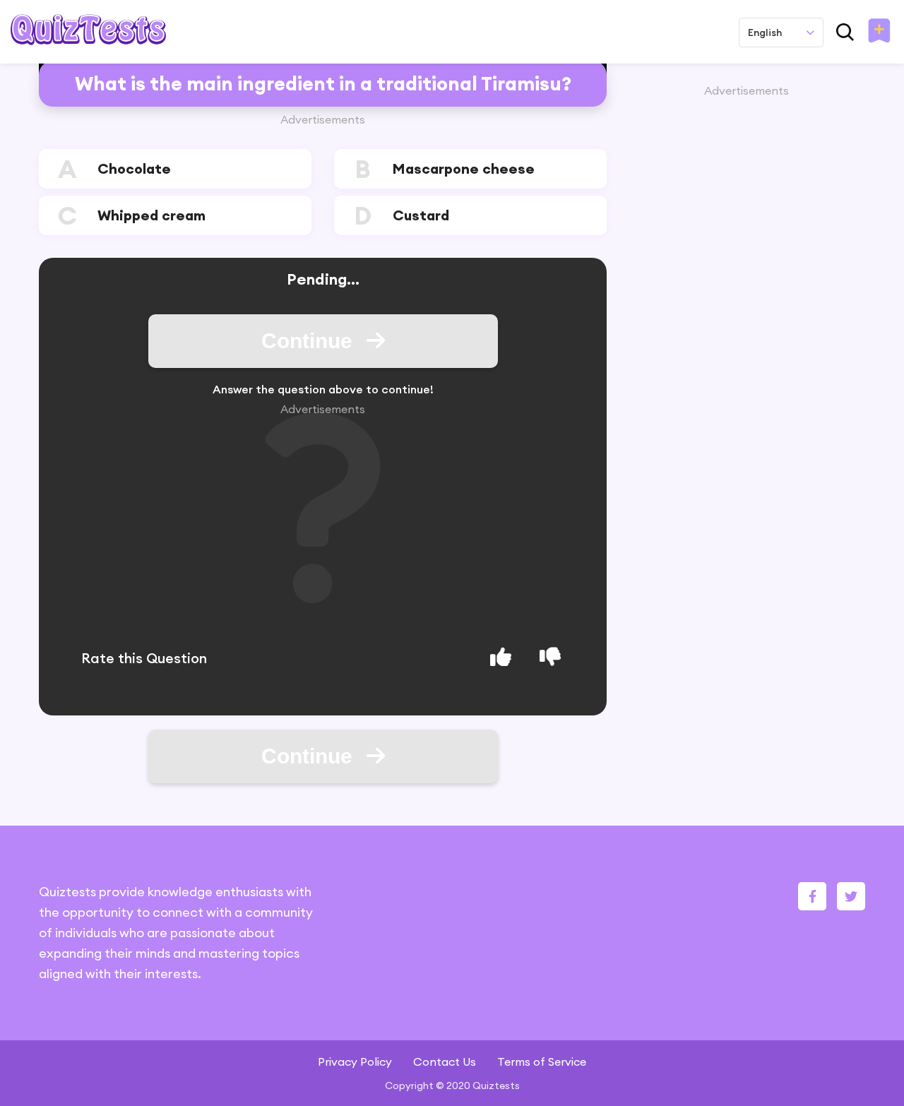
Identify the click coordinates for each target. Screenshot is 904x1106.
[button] (879, 31)
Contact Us (444, 1061)
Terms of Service (541, 1061)
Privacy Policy (355, 1061)
